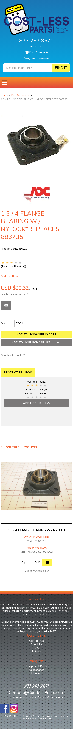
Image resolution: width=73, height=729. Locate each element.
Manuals (36, 673)
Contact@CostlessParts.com (36, 692)
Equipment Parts (36, 666)
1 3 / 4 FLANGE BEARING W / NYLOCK (36, 530)
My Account (36, 46)
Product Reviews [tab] (18, 372)
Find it (61, 67)
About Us (36, 644)
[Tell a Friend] (6, 305)
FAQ (36, 648)
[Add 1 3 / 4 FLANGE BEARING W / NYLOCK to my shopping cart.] (47, 562)
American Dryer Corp (36, 536)
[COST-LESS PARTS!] (36, 19)
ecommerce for (37, 718)
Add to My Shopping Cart (37, 334)
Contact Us (36, 640)
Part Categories (20, 95)
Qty (3, 323)
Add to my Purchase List (31, 342)
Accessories (36, 670)
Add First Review (11, 276)
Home (4, 95)
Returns (36, 651)
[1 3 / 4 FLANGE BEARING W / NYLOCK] (36, 486)
